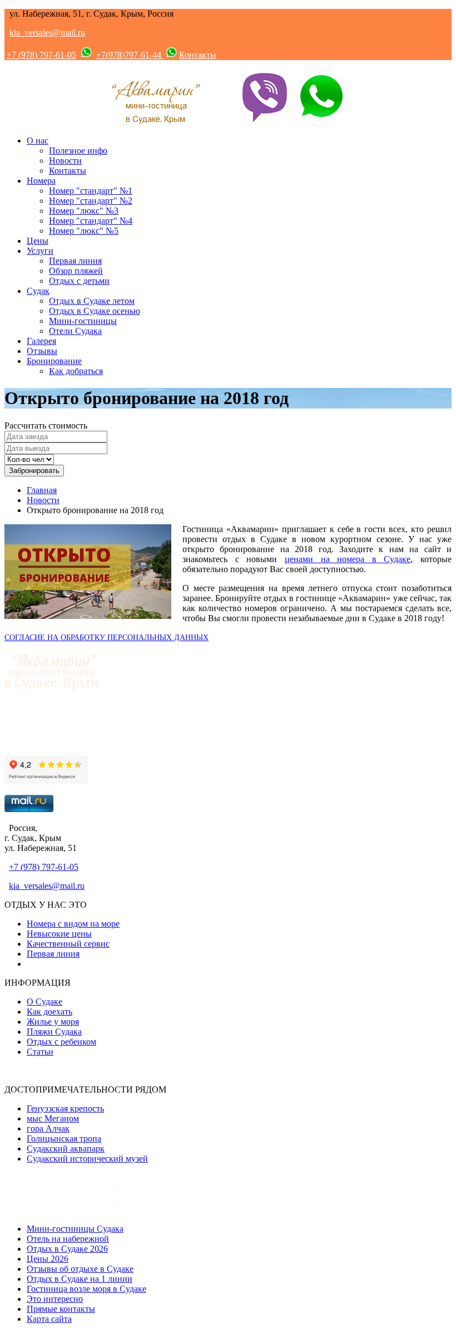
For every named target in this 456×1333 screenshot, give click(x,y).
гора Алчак (48, 1128)
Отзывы (42, 351)
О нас (37, 140)
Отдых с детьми (79, 281)
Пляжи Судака (54, 1031)
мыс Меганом (53, 1118)
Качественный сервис (68, 943)
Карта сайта (49, 1319)
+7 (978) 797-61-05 (41, 55)
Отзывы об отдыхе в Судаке (80, 1268)
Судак (38, 291)
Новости (65, 160)
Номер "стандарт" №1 (90, 190)
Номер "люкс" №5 (83, 230)
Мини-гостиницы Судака (75, 1228)
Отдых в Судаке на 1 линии (79, 1278)
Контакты (197, 55)
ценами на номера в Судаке (348, 559)
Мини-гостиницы (83, 321)
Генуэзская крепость (65, 1108)
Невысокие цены (59, 933)
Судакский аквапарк (66, 1148)
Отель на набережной (68, 1238)
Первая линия (75, 260)
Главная (42, 490)
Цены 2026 (47, 1258)
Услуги (40, 250)
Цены (37, 240)
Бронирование (54, 361)
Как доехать (49, 1011)
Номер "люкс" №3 (83, 210)
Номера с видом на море (73, 923)
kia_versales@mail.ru (47, 32)
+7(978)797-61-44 (129, 55)
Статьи (40, 1051)
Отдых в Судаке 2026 (67, 1248)
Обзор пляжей (76, 271)
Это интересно (55, 1299)
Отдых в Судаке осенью (94, 311)
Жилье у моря (53, 1021)
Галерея (41, 341)
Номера (41, 180)
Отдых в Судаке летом (92, 301)
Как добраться (76, 371)
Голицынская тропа (64, 1138)
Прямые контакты (61, 1309)
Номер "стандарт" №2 (90, 200)
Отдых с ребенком (61, 1041)
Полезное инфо (78, 150)
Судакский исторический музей (87, 1158)
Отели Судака (75, 331)
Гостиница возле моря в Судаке (86, 1288)
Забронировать (34, 470)
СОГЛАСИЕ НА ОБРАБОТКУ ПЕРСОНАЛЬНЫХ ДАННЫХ (106, 637)
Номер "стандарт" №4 (90, 220)
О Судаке (44, 1001)
